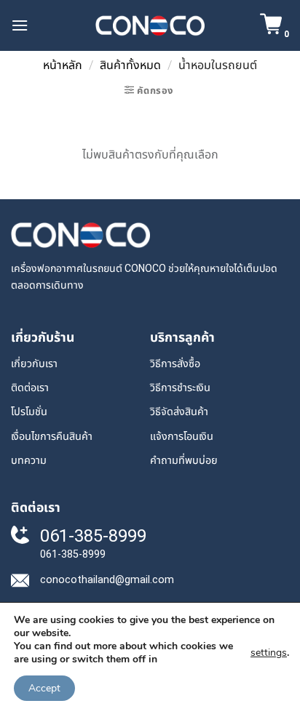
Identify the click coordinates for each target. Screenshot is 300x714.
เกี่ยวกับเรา (34, 364)
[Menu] (19, 25)
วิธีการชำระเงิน (180, 388)
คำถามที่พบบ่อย (184, 460)
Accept (44, 688)
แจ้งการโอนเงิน (181, 436)
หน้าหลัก (62, 65)
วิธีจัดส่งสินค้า (179, 412)
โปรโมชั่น (29, 412)
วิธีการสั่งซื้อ (175, 364)
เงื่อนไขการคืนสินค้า (51, 436)
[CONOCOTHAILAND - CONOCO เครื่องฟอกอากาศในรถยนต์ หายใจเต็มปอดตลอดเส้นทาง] (150, 25)
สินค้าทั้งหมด (130, 65)
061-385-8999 (93, 536)
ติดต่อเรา (30, 388)
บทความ (29, 460)
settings (268, 652)
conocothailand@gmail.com (107, 580)
